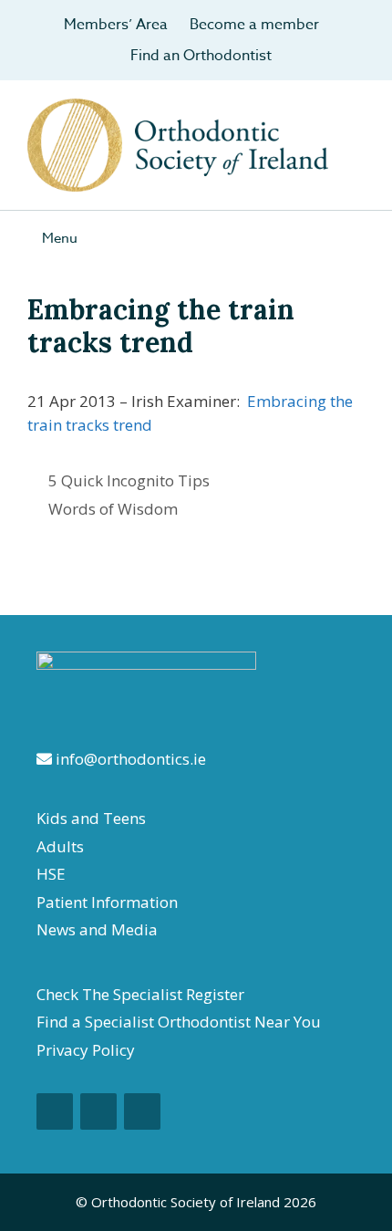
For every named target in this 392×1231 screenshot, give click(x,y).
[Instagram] (98, 1111)
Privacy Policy (85, 1049)
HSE (51, 873)
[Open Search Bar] (364, 238)
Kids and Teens (91, 818)
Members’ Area (116, 25)
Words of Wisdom (113, 508)
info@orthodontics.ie (129, 758)
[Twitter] (142, 1111)
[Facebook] (54, 1111)
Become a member (254, 25)
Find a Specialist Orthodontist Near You (178, 1021)
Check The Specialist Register (140, 994)
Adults (60, 846)
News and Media (97, 929)
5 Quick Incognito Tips (129, 480)
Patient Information (107, 902)
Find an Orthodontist (201, 56)
